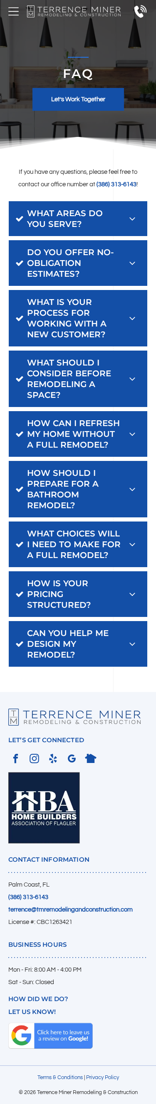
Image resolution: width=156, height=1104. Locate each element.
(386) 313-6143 (116, 184)
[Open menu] (13, 11)
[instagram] (34, 759)
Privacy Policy (102, 1077)
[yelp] (53, 759)
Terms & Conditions (60, 1077)
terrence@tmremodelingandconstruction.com (70, 910)
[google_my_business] (71, 759)
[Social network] (90, 759)
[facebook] (15, 759)
